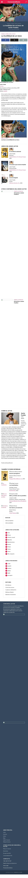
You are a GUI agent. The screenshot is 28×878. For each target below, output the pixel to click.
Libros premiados (9, 523)
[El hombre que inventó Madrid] (4, 166)
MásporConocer (6, 841)
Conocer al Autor (18, 872)
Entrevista (20, 191)
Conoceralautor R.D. (7, 855)
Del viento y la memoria (15, 507)
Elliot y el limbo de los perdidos (17, 495)
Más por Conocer (7, 848)
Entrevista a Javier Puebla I (19, 302)
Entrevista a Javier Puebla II (19, 193)
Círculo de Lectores (9, 587)
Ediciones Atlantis (9, 592)
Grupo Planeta (12, 513)
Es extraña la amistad (15, 151)
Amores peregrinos (14, 473)
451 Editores (8, 585)
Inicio (4, 832)
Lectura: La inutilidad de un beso (10, 139)
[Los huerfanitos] (4, 484)
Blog (4, 838)
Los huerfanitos (13, 485)
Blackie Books (12, 490)
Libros (4, 836)
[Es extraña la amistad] (4, 153)
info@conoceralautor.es (11, 863)
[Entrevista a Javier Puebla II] (7, 244)
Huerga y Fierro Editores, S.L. (15, 478)
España (12, 23)
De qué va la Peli (6, 853)
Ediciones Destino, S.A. (14, 183)
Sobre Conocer (6, 840)
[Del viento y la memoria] (4, 506)
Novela (19, 23)
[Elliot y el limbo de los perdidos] (4, 495)
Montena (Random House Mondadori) (17, 501)
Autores (5, 834)
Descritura (5, 851)
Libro (16, 23)
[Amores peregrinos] (4, 476)
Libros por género (9, 520)
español (9, 23)
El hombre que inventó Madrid (17, 164)
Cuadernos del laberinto (10, 589)
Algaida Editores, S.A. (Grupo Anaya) (17, 156)
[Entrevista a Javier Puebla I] (7, 352)
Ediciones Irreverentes (10, 594)
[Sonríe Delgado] (4, 179)
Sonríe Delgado (13, 177)
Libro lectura (4, 138)
